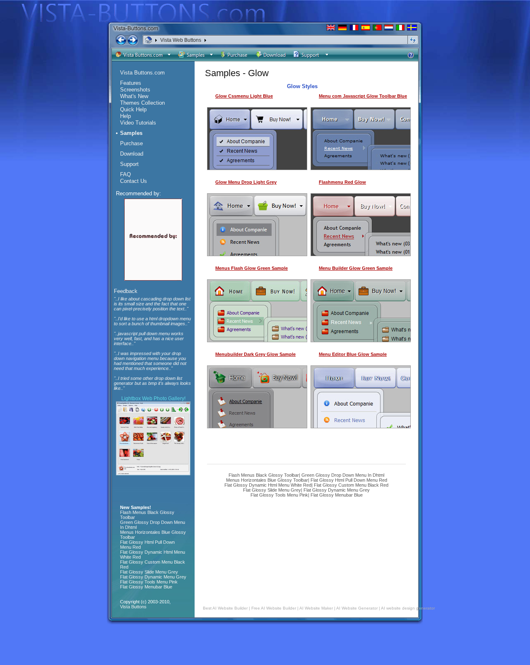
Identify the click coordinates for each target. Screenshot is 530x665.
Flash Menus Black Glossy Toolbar (264, 475)
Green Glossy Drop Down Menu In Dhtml (342, 475)
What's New (134, 96)
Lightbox (131, 398)
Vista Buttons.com (142, 73)
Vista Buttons (133, 606)
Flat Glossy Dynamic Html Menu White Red (267, 485)
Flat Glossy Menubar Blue (337, 494)
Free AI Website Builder (273, 608)
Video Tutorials (138, 123)
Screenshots (135, 89)
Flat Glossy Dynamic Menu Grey (337, 489)
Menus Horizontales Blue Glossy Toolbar (267, 480)
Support (129, 164)
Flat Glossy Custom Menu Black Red (351, 485)
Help (125, 116)
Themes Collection (142, 103)
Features (130, 83)
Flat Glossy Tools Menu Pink (279, 494)
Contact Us (133, 181)
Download (131, 154)
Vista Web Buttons (180, 40)
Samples (131, 133)
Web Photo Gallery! (164, 398)
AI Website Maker (316, 608)
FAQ (125, 174)
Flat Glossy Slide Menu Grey (272, 489)
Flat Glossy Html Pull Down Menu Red (349, 480)
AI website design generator (408, 608)
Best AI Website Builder (225, 608)
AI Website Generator (357, 608)
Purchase (131, 143)
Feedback (125, 291)
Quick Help (133, 109)
